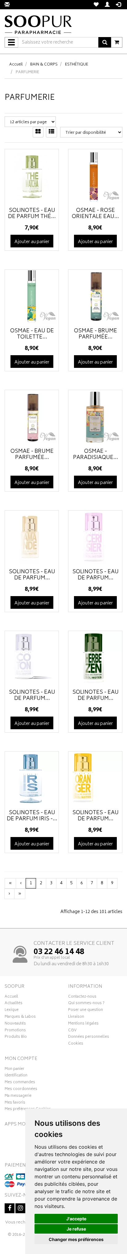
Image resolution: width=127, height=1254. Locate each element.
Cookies (75, 1044)
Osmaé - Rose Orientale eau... (95, 213)
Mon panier (14, 1069)
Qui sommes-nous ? (86, 1004)
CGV (72, 1031)
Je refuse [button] (76, 1228)
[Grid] (38, 132)
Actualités (14, 1004)
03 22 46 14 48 (59, 952)
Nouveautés (15, 1024)
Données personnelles (88, 1037)
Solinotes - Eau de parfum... (32, 575)
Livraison (76, 1017)
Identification (16, 1076)
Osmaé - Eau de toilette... (32, 334)
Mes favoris (15, 1103)
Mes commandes (20, 1083)
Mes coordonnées (21, 1089)
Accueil (16, 64)
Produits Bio (16, 1037)
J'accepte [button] (76, 1218)
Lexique (11, 1010)
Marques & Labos (20, 1017)
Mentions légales (83, 1024)
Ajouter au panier (31, 242)
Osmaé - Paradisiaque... (95, 454)
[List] (51, 132)
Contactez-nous (82, 997)
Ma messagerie (18, 1096)
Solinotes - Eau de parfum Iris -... (32, 816)
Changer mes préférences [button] (76, 1239)
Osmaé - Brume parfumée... (95, 334)
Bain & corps (44, 64)
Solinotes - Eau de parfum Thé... (32, 213)
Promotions (15, 1031)
